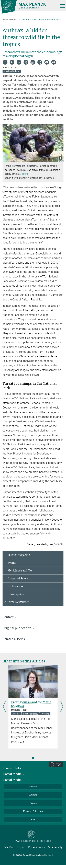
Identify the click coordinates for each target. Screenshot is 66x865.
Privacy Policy (36, 847)
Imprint (21, 847)
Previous (4, 707)
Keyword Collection (33, 811)
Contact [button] (8, 617)
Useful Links (12, 768)
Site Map (9, 847)
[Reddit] (18, 62)
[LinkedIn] (12, 62)
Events (12, 562)
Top (58, 764)
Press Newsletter (18, 602)
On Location (15, 586)
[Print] (53, 62)
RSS (33, 819)
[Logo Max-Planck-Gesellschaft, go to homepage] (28, 7)
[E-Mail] (46, 62)
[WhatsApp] (32, 62)
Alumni (33, 794)
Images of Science (19, 578)
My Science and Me (20, 570)
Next (61, 707)
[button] (60, 158)
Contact (33, 786)
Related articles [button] (14, 639)
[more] (25, 173)
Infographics (16, 594)
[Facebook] (5, 62)
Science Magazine (19, 554)
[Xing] (39, 62)
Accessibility (55, 847)
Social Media (12, 774)
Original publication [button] (17, 628)
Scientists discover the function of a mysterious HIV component (32, 706)
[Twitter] (25, 62)
